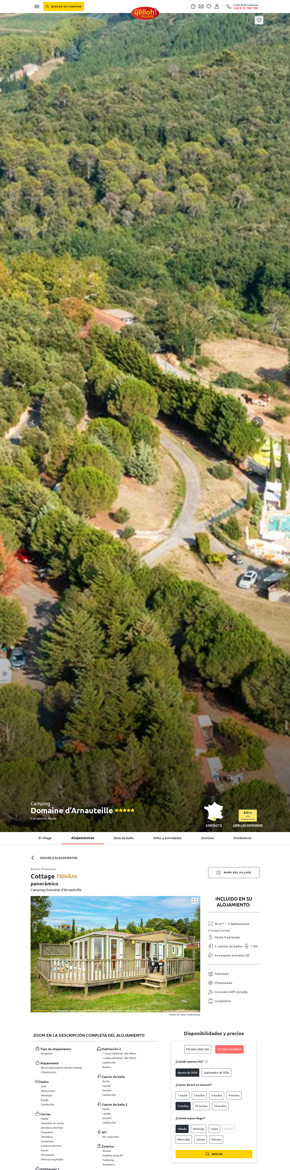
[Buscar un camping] (63, 6)
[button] (145, 407)
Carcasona (39, 818)
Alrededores (242, 838)
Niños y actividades (167, 838)
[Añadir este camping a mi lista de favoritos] (259, 20)
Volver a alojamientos (59, 857)
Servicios (207, 838)
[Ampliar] (195, 900)
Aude (52, 818)
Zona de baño (124, 838)
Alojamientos (82, 838)
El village (45, 838)
